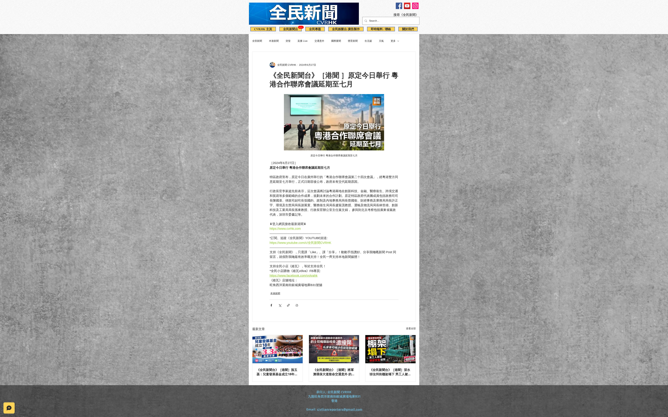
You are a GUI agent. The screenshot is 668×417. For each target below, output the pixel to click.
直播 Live (302, 40)
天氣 (381, 40)
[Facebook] (399, 6)
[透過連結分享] (288, 305)
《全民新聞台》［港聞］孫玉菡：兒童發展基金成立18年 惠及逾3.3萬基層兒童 (277, 372)
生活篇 (368, 40)
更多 (393, 40)
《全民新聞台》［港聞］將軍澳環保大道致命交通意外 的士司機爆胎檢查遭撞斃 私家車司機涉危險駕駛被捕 (334, 372)
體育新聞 (353, 40)
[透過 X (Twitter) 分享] (279, 305)
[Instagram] (415, 6)
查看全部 (411, 328)
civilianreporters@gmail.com (339, 409)
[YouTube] (407, 6)
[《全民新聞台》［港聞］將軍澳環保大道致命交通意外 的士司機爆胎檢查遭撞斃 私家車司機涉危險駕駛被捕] (334, 349)
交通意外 (319, 40)
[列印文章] (297, 305)
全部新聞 (257, 40)
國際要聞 (336, 40)
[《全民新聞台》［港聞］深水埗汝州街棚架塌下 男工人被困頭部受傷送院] (390, 349)
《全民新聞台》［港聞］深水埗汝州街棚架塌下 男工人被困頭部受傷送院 (390, 372)
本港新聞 (274, 40)
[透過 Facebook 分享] (271, 305)
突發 (288, 40)
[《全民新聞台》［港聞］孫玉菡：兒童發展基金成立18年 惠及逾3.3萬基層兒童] (277, 349)
